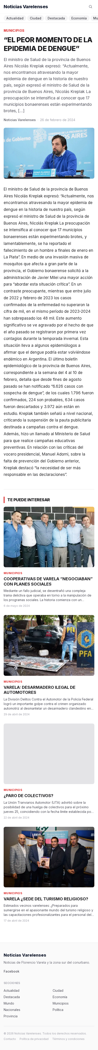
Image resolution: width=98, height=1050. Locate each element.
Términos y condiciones (68, 1039)
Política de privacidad (34, 1039)
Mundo (9, 1003)
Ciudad (35, 18)
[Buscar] (90, 7)
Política (58, 1010)
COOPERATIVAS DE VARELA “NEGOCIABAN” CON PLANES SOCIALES (48, 581)
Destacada (56, 18)
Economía (79, 18)
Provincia (11, 1016)
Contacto (10, 1039)
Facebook (11, 971)
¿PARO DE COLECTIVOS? (28, 795)
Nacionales (12, 1010)
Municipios (14, 30)
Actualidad (14, 18)
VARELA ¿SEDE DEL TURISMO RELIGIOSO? (46, 898)
